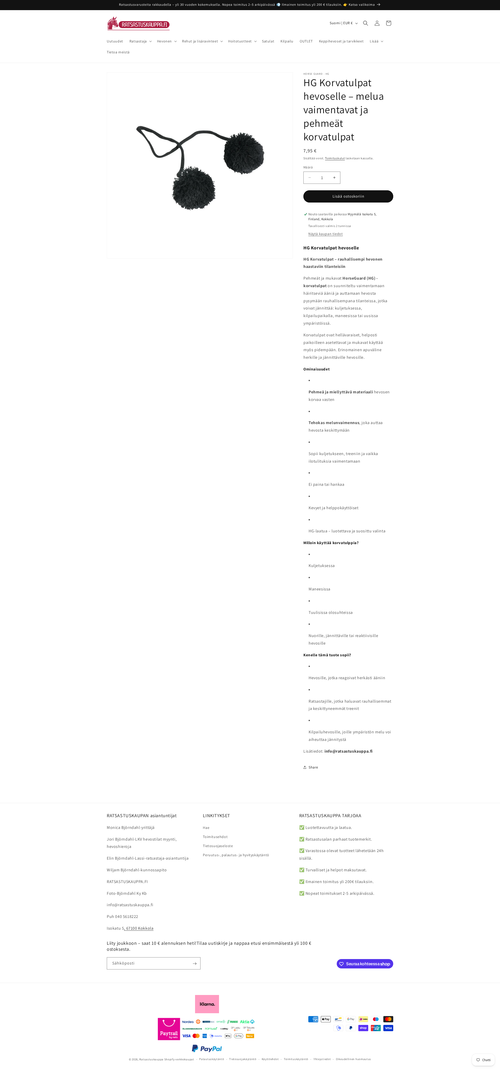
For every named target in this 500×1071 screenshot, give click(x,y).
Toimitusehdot (215, 836)
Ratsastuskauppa (151, 1059)
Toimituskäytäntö (296, 1059)
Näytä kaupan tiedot (325, 233)
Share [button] (313, 767)
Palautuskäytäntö (211, 1059)
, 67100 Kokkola (138, 928)
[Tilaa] (194, 963)
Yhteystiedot (322, 1059)
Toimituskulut (335, 158)
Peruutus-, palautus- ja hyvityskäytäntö (236, 855)
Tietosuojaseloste (218, 845)
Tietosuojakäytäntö (243, 1059)
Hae (206, 827)
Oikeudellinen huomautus (353, 1059)
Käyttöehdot (270, 1059)
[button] (140, 41)
